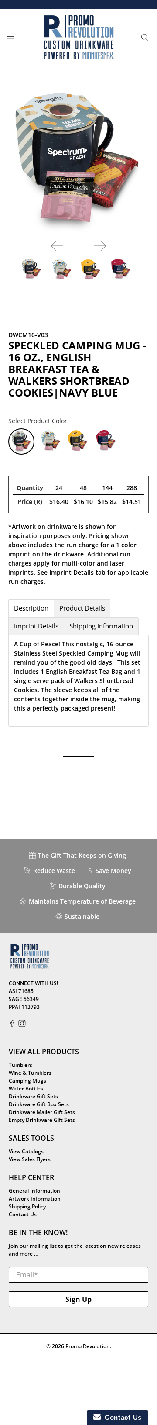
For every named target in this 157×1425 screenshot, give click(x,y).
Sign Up (78, 1299)
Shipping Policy (27, 1206)
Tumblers (20, 1065)
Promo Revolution (87, 1346)
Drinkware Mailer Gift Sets (42, 1112)
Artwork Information (35, 1198)
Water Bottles (26, 1088)
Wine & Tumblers (30, 1073)
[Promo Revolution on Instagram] (22, 1024)
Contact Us (23, 1214)
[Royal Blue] (106, 441)
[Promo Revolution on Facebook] (12, 1024)
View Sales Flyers (30, 1159)
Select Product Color (37, 421)
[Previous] (57, 245)
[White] (50, 441)
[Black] (78, 441)
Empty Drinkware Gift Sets (42, 1120)
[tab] (31, 608)
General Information (34, 1190)
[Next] (99, 245)
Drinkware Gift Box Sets (39, 1104)
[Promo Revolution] (78, 37)
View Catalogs (26, 1151)
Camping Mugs (27, 1080)
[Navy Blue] (21, 441)
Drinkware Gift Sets (33, 1096)
